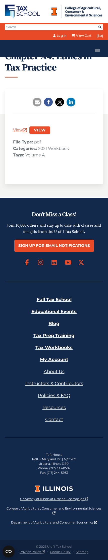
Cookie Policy (60, 552)
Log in (62, 35)
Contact (54, 419)
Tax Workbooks (54, 347)
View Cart (83, 35)
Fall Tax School (54, 299)
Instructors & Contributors (54, 383)
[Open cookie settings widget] (9, 552)
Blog (54, 323)
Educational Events (54, 311)
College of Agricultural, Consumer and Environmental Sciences (54, 511)
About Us (54, 371)
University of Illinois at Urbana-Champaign (54, 499)
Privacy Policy (32, 552)
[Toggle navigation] (97, 50)
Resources (54, 407)
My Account (54, 359)
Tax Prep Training (54, 335)
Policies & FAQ (54, 395)
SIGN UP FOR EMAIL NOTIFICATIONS (54, 245)
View (20, 130)
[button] (37, 102)
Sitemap (82, 552)
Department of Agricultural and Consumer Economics (54, 522)
